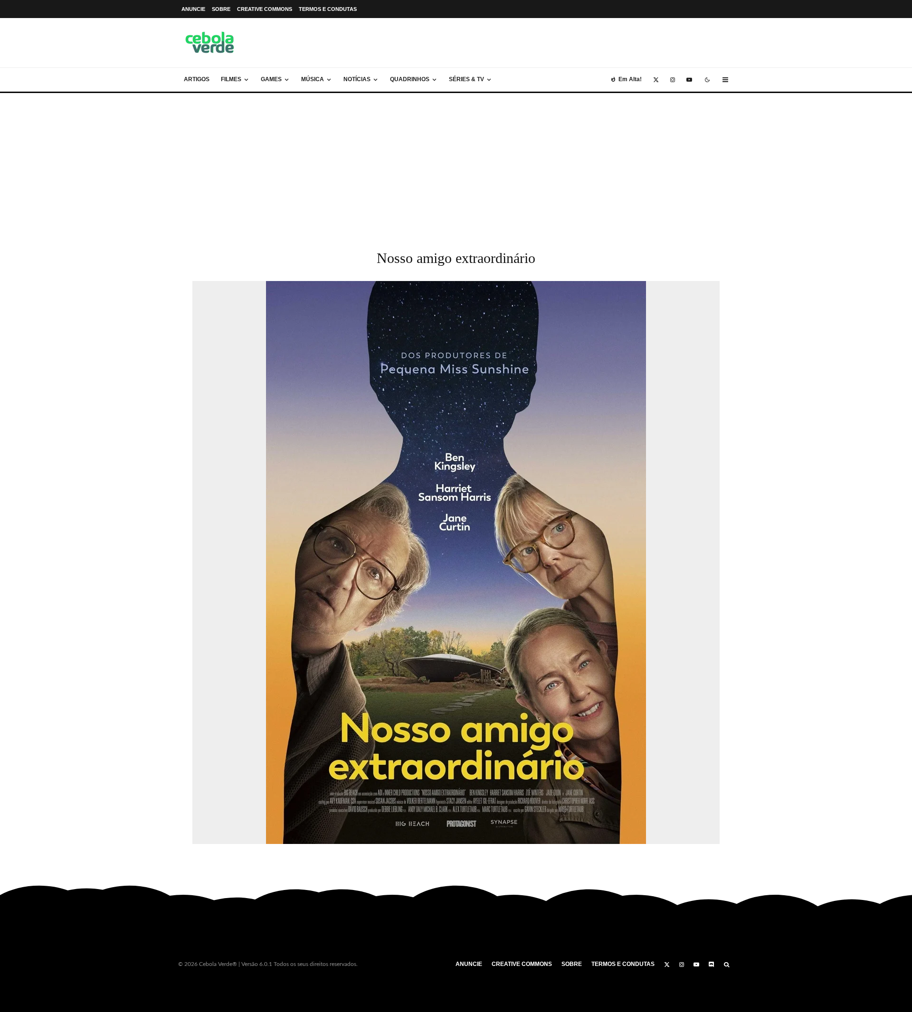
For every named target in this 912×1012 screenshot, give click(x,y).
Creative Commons (264, 9)
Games (271, 79)
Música (312, 79)
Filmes (231, 79)
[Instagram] (673, 80)
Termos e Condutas (328, 9)
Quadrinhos (409, 79)
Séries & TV (466, 79)
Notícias (356, 79)
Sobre (221, 9)
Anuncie (193, 9)
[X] (656, 80)
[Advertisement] (456, 164)
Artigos (196, 79)
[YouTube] (689, 80)
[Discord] (711, 964)
